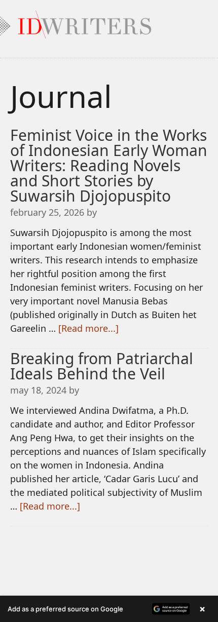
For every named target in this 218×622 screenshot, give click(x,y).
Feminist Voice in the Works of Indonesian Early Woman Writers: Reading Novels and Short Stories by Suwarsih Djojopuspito (108, 165)
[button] (109, 609)
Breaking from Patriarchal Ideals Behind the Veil (101, 366)
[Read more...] (88, 328)
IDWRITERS (109, 22)
